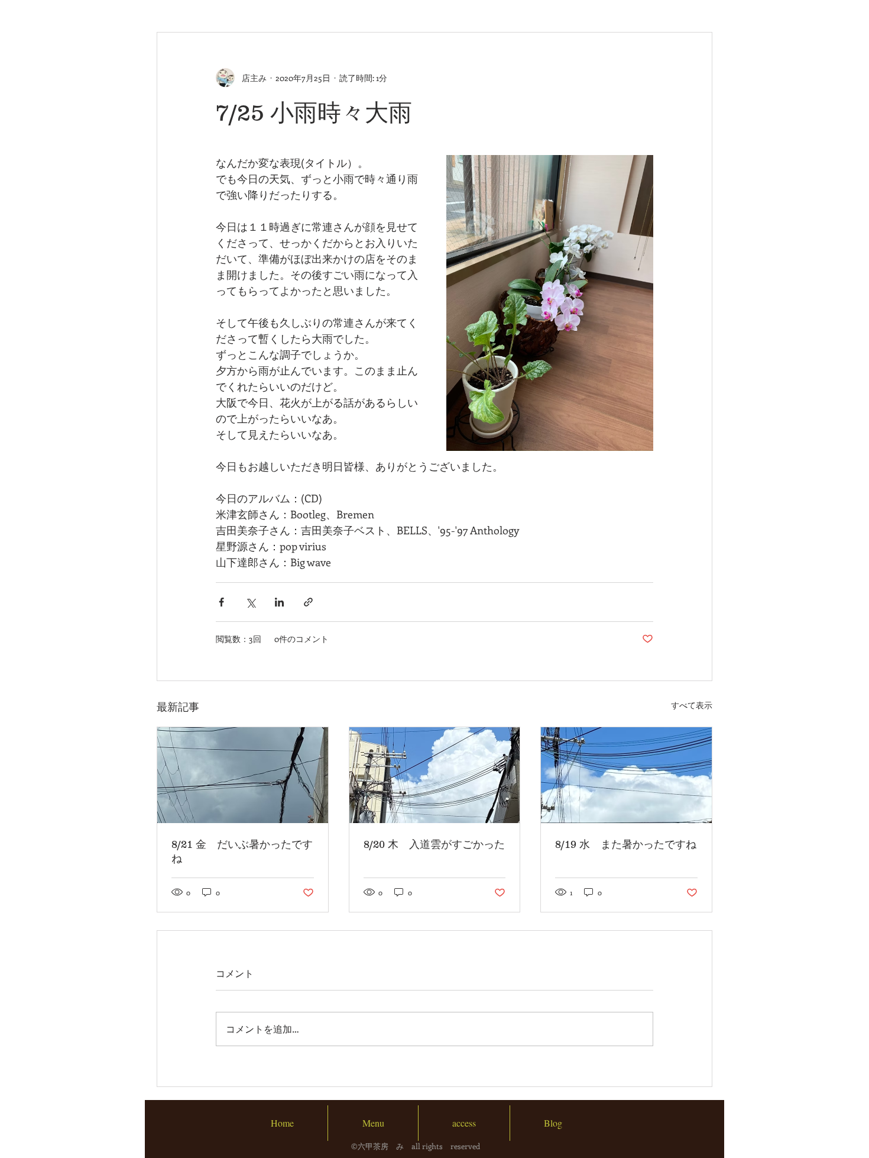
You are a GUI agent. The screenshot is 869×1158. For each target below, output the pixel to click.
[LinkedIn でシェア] (279, 602)
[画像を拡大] (549, 303)
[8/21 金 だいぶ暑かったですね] (242, 775)
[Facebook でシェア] (221, 602)
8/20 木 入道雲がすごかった (434, 844)
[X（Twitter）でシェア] (250, 602)
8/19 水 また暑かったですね (625, 844)
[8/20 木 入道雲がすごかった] (434, 775)
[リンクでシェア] (308, 602)
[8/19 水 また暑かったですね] (626, 775)
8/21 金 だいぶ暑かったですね (242, 851)
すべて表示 (691, 705)
